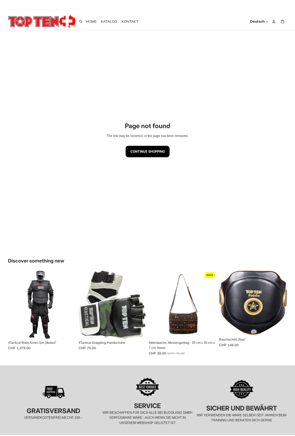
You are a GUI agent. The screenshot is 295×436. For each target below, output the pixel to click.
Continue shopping (147, 151)
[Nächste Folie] (70, 304)
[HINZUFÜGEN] (69, 332)
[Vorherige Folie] (14, 304)
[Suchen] (80, 21)
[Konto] (273, 21)
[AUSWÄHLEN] (140, 332)
